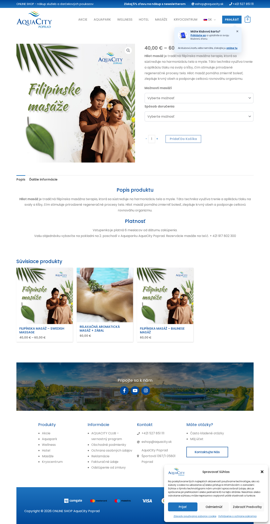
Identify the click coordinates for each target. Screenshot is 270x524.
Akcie (82, 19)
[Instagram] (145, 390)
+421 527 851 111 (243, 4)
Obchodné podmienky (108, 444)
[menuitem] (209, 19)
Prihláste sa (198, 35)
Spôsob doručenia (159, 106)
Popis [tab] (20, 179)
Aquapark (102, 19)
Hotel (144, 19)
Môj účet (196, 439)
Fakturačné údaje (104, 461)
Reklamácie (100, 456)
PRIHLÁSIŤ (232, 20)
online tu (231, 48)
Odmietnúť (214, 507)
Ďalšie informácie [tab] (43, 179)
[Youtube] (135, 390)
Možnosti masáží (158, 88)
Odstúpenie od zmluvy (108, 467)
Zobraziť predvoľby (247, 507)
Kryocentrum (185, 19)
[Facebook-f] (124, 390)
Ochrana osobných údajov (111, 450)
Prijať (183, 507)
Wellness (124, 19)
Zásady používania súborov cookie (195, 516)
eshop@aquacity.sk (208, 4)
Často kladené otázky (207, 433)
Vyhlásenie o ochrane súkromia (237, 516)
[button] (262, 472)
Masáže (161, 19)
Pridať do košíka (183, 139)
